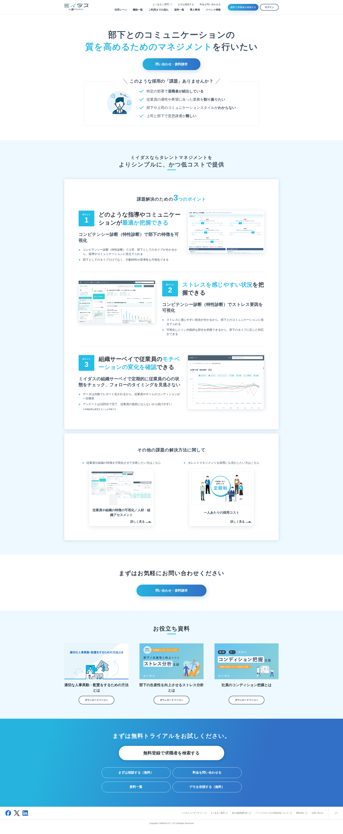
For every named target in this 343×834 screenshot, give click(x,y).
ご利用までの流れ (158, 9)
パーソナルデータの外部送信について (272, 813)
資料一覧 (179, 9)
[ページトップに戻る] (336, 813)
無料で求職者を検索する (243, 7)
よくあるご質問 (161, 4)
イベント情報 (213, 9)
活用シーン (121, 9)
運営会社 (300, 813)
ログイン (269, 7)
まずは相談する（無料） (136, 772)
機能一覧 (138, 9)
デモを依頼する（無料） (207, 787)
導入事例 (195, 9)
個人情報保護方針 (240, 813)
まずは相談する (186, 4)
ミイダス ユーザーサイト (192, 813)
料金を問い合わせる (210, 4)
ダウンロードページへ (96, 700)
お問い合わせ (317, 813)
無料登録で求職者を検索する (171, 753)
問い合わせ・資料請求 (171, 64)
